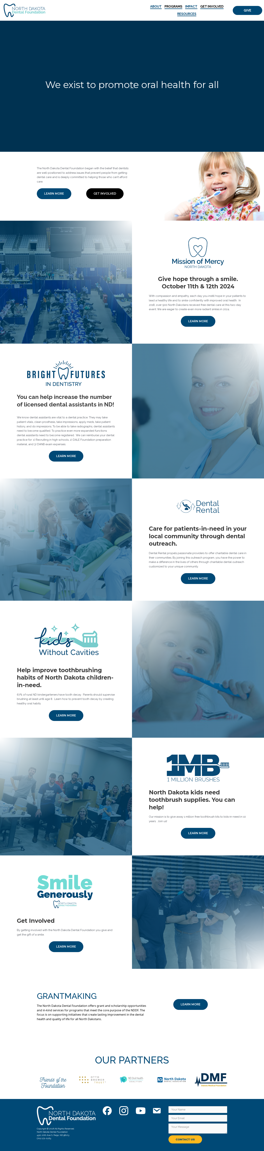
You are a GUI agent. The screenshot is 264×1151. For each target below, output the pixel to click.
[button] (247, 10)
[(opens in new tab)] (53, 1082)
